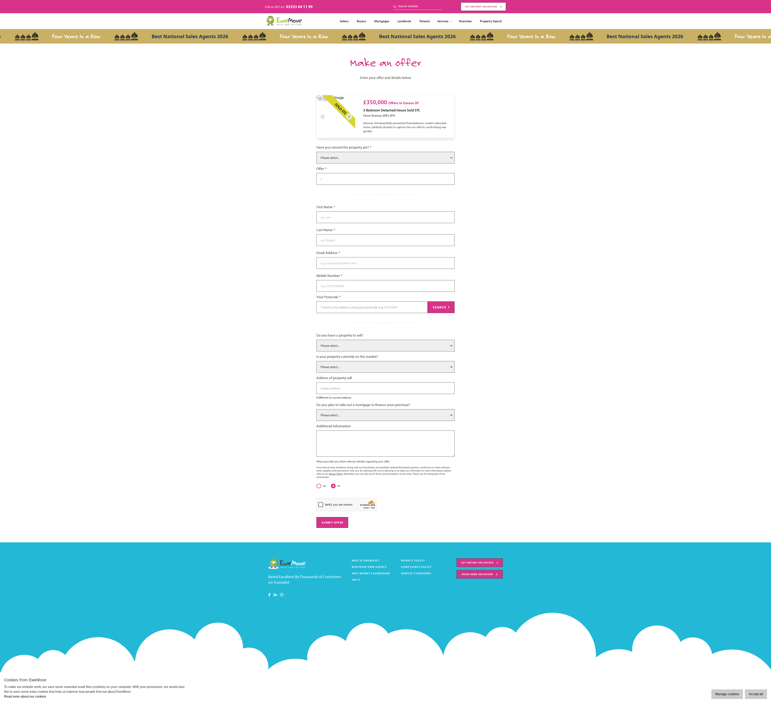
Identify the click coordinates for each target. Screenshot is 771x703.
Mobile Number (329, 275)
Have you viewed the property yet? (343, 147)
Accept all (756, 694)
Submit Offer (332, 522)
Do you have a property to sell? (339, 335)
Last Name (325, 230)
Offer (321, 168)
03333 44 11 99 (299, 6)
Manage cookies (727, 694)
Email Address (328, 252)
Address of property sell (334, 377)
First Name (325, 207)
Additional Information (333, 426)
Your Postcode (328, 297)
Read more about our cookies (25, 696)
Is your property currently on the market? (347, 356)
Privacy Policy (336, 473)
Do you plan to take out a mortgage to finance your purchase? (363, 404)
